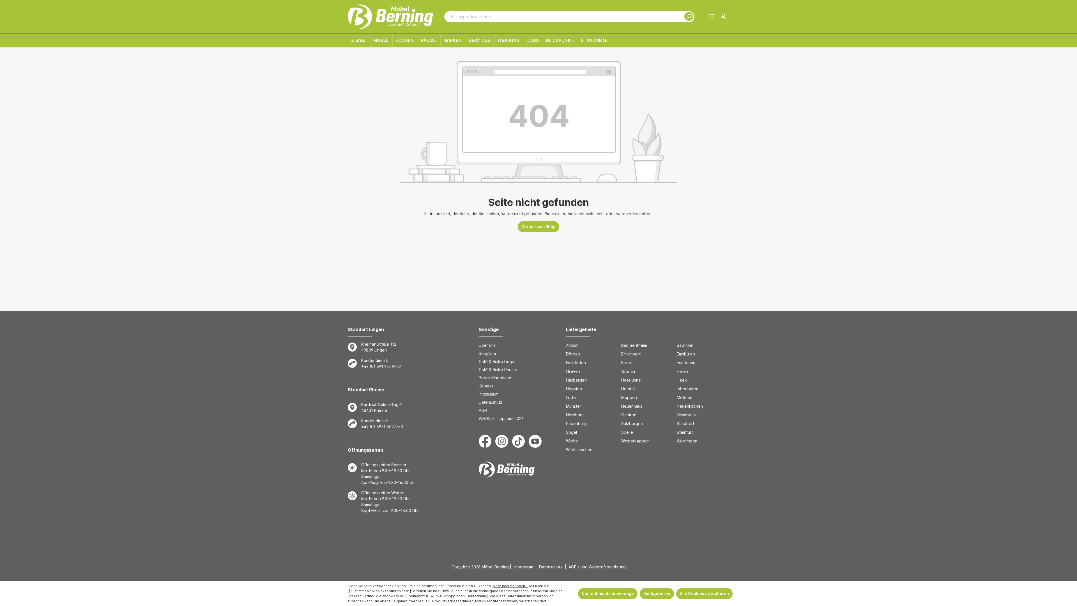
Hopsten (574, 388)
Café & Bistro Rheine (498, 369)
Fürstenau (686, 362)
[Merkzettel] (711, 16)
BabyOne (487, 353)
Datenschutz (490, 402)
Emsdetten (576, 362)
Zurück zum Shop (538, 226)
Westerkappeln (635, 441)
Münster (573, 406)
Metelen (684, 397)
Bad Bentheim (634, 345)
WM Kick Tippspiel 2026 (501, 418)
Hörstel (628, 388)
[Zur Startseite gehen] (390, 16)
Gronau (628, 371)
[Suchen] (687, 16)
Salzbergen (632, 423)
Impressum (488, 394)
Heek (682, 380)
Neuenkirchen (690, 406)
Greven (573, 371)
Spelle (627, 432)
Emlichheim (631, 354)
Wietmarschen (579, 449)
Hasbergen (576, 380)
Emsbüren (686, 354)
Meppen (629, 397)
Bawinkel (685, 345)
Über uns (487, 345)
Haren (682, 371)
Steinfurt (685, 432)
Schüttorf (685, 423)
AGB (483, 410)
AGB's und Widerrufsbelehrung (597, 566)
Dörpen (573, 354)
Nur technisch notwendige (608, 593)
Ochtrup (628, 414)
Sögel (571, 432)
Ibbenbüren (687, 388)
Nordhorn (575, 414)
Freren (627, 362)
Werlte (572, 441)
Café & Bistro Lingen (498, 361)
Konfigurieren (656, 593)
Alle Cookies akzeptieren (704, 593)
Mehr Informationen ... (510, 586)
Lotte (571, 397)
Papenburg (576, 423)
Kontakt (486, 386)
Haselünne (631, 380)
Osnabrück (687, 414)
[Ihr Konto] (723, 16)
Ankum (572, 345)
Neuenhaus (631, 406)
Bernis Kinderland (495, 377)
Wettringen (687, 441)
